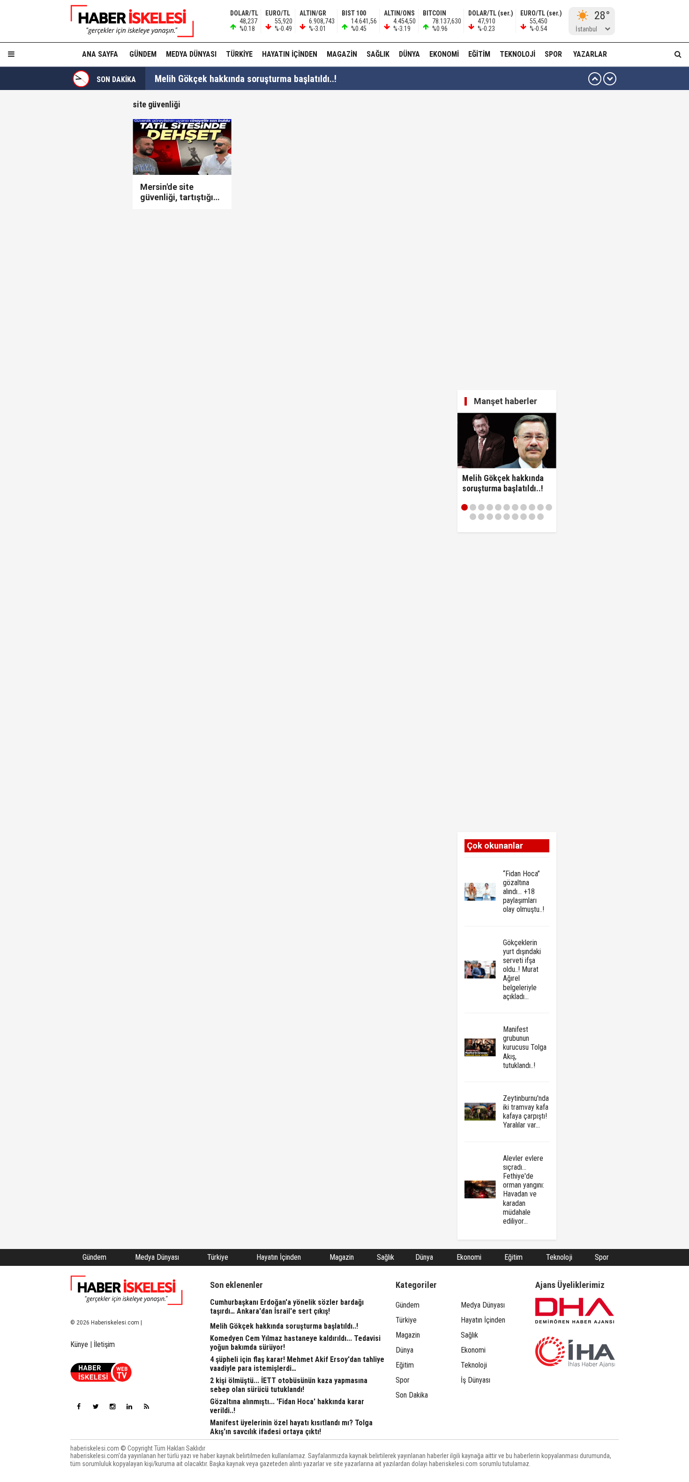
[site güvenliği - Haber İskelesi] (126, 21)
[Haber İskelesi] (126, 1290)
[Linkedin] (129, 1406)
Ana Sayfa (100, 54)
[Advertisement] (88, 240)
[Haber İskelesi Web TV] (101, 1379)
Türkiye (239, 54)
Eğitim (479, 54)
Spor (553, 54)
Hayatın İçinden (289, 54)
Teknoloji (517, 54)
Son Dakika (412, 1395)
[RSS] (146, 1406)
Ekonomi (444, 54)
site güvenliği (156, 104)
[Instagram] (112, 1406)
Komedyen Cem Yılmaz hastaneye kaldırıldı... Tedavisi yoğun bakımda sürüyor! (306, 78)
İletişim (104, 1344)
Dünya (409, 54)
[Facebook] (78, 1406)
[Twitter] (95, 1406)
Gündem (143, 54)
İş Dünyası (475, 1380)
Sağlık (378, 54)
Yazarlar (590, 54)
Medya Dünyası (191, 54)
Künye (79, 1344)
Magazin (342, 54)
